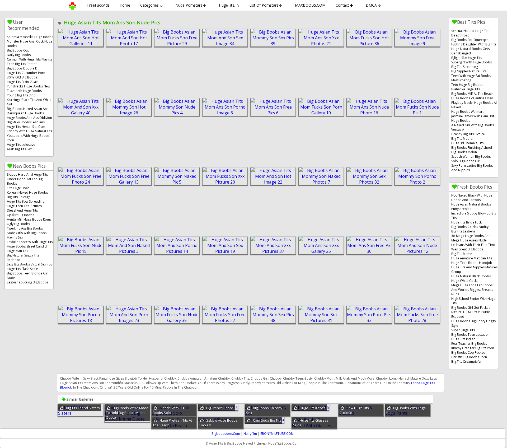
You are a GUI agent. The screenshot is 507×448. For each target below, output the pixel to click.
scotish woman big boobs (471, 156)
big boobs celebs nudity (470, 227)
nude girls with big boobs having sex (26, 235)
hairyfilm (250, 433)
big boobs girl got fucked (471, 307)
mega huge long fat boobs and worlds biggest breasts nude (472, 289)
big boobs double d (22, 68)
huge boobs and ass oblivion (29, 117)
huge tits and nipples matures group (474, 269)
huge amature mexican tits (471, 258)
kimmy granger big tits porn (472, 348)
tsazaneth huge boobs (24, 90)
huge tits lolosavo (21, 144)
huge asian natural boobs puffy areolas (471, 206)
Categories (149, 5)
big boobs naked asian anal (28, 108)
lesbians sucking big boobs (27, 282)
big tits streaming (464, 66)
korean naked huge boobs (27, 192)
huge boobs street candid (27, 246)
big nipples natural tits (468, 71)
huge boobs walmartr (468, 111)
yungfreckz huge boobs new (28, 86)
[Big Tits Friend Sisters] (80, 413)
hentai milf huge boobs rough (30, 219)
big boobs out (18, 50)
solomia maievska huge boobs (30, 37)
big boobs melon (464, 152)
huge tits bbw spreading (25, 201)
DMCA (371, 5)
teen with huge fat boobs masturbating (471, 77)
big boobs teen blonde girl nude (27, 275)
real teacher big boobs (469, 343)
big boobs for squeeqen (470, 40)
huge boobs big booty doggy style (473, 323)
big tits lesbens (463, 231)
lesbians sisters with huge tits (30, 242)
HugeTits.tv (229, 5)
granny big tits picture (468, 134)
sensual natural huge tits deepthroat (470, 33)
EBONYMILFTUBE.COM (277, 433)
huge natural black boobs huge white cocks (471, 278)
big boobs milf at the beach (472, 93)
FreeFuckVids (98, 5)
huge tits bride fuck (466, 222)
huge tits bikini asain (23, 82)
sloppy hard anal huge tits (27, 174)
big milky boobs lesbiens (26, 122)
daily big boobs (19, 55)
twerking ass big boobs (25, 228)
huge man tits (17, 251)
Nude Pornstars (188, 5)
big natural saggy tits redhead (23, 257)
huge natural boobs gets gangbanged (470, 50)
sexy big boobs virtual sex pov (29, 264)
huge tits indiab (463, 339)
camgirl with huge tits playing (29, 59)
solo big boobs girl (465, 161)
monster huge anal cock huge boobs (29, 43)
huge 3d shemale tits (467, 143)
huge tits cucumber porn (26, 73)
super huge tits (463, 330)
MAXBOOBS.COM (310, 5)
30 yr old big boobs (22, 77)
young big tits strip (21, 95)
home (125, 5)
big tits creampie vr (466, 361)
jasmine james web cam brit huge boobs (472, 118)
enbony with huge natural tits (29, 131)
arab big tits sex (19, 149)
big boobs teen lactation (470, 334)
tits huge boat (18, 188)
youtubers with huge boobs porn (28, 137)
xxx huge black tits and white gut (29, 101)
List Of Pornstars (263, 5)
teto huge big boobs (467, 84)
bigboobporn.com (226, 433)
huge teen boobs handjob (471, 262)
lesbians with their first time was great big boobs (473, 246)
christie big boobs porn (469, 357)
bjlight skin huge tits (466, 57)
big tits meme (461, 253)
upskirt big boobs (20, 215)
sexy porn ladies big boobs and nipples (472, 167)
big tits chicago (19, 197)
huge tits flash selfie (22, 269)
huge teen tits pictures (24, 206)
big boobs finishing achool (471, 147)
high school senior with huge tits (473, 300)
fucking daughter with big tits (473, 44)
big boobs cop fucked (468, 352)
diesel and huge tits (22, 210)
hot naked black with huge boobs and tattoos (471, 197)
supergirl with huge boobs (471, 62)
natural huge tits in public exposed (470, 314)
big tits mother (462, 138)
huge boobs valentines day (472, 98)
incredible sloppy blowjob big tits (473, 215)
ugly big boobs (18, 224)
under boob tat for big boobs (25, 181)
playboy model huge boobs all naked (474, 104)
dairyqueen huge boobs (25, 113)
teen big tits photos (22, 64)
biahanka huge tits (465, 89)
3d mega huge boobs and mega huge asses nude (471, 238)
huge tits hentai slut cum (26, 126)
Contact (342, 5)
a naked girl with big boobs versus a (472, 127)
